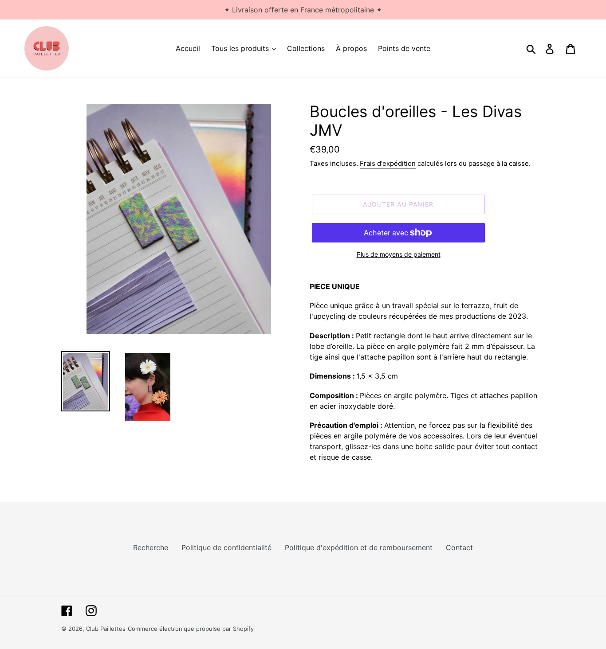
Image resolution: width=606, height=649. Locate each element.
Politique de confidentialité (226, 547)
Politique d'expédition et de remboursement (359, 547)
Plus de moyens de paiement (399, 254)
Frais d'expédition (388, 163)
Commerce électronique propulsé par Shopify (191, 628)
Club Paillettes (106, 628)
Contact (459, 547)
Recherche (150, 547)
